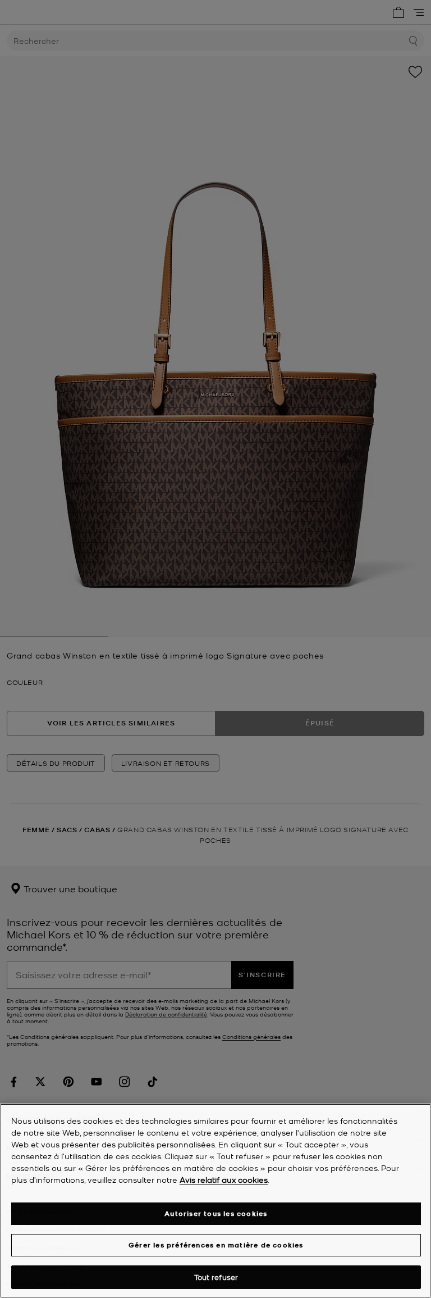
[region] (215, 1201)
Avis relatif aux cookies (224, 1179)
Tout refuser (216, 1277)
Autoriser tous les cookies (215, 1213)
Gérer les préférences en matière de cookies (216, 1245)
